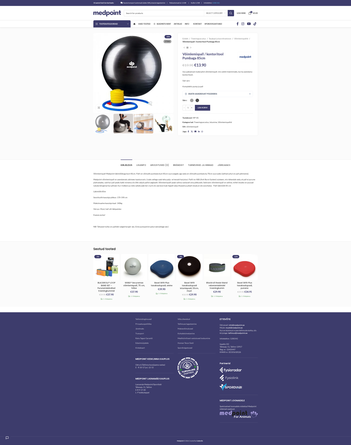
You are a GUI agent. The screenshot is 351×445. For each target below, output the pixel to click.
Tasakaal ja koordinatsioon (220, 38)
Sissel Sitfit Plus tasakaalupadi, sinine (161, 284)
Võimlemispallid (241, 38)
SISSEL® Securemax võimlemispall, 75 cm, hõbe (134, 285)
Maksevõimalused (185, 328)
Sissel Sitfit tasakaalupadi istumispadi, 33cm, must (189, 286)
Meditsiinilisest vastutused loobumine (194, 338)
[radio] (191, 100)
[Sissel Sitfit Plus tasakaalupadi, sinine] (162, 267)
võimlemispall (192, 126)
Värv (184, 100)
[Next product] (190, 47)
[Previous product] (184, 47)
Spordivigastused (185, 348)
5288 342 (216, 3)
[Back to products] (187, 47)
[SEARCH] (231, 13)
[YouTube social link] (249, 24)
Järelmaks (139, 328)
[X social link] (192, 131)
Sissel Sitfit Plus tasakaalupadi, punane (244, 285)
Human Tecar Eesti (186, 343)
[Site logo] (107, 13)
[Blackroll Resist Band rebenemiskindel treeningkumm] (217, 267)
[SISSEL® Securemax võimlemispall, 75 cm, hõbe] (134, 267)
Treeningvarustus (198, 38)
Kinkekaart (140, 348)
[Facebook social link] (237, 24)
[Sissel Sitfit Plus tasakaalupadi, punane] (244, 267)
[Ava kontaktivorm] (7, 438)
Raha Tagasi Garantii (144, 338)
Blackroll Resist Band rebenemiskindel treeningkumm (216, 285)
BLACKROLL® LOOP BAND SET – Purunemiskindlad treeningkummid (106, 286)
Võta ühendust (184, 319)
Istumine (213, 122)
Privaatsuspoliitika (143, 324)
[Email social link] (195, 131)
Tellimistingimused (143, 319)
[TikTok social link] (255, 24)
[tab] (126, 164)
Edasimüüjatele (142, 343)
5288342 (234, 338)
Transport (139, 333)
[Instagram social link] (243, 24)
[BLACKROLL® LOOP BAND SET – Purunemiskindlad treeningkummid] (106, 267)
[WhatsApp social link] (202, 131)
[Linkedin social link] (199, 131)
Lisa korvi (202, 108)
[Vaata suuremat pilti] (98, 107)
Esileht (185, 38)
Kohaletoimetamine (186, 333)
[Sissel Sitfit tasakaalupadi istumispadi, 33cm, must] (189, 267)
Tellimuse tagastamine (187, 324)
